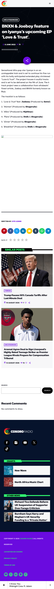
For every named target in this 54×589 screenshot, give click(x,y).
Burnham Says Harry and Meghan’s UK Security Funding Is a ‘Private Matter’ (31, 517)
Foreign (8, 291)
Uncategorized (10, 19)
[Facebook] (26, 574)
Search (4, 385)
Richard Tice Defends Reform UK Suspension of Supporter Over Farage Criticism (31, 505)
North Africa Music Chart (29, 482)
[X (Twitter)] (11, 574)
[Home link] (4, 4)
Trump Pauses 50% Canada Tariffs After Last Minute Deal (25, 296)
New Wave (20, 470)
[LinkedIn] (16, 574)
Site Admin (16, 221)
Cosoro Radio (26, 538)
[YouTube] (6, 574)
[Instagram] (21, 574)
